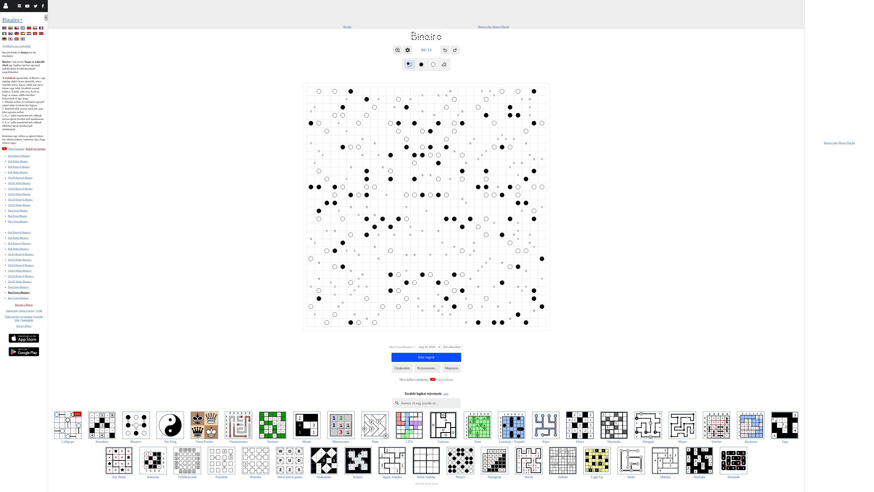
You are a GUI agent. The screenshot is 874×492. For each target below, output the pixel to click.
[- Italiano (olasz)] (4, 34)
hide (446, 393)
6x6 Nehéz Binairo (18, 161)
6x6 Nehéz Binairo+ (18, 237)
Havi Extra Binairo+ (18, 298)
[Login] (5, 7)
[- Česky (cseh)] (17, 29)
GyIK (39, 310)
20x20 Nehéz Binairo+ (20, 281)
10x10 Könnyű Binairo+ (21, 254)
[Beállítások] (407, 50)
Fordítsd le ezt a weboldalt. (17, 46)
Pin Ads (347, 26)
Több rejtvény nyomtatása (18, 316)
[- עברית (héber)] (23, 29)
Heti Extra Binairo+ (19, 292)
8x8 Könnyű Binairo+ (19, 243)
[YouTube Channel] (28, 7)
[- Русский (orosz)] (10, 34)
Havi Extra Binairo (18, 221)
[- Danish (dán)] (17, 40)
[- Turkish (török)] (41, 34)
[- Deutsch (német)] (4, 40)
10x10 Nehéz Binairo (19, 183)
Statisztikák (27, 320)
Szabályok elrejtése (35, 148)
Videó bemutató (16, 148)
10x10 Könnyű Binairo (20, 177)
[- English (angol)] (4, 29)
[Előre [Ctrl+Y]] (455, 50)
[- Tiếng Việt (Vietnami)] (35, 34)
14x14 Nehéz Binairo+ (20, 270)
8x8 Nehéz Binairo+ (18, 248)
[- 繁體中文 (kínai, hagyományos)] (17, 34)
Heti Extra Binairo (17, 216)
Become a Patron (24, 304)
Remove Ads (484, 26)
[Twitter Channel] (36, 7)
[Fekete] (421, 64)
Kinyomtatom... (427, 368)
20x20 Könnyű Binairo (20, 199)
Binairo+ (12, 20)
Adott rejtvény (27, 310)
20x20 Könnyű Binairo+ (21, 276)
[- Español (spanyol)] (23, 34)
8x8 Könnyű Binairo (19, 166)
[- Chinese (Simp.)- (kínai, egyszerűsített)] (29, 29)
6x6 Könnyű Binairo (19, 155)
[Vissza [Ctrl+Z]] (445, 50)
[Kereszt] (433, 64)
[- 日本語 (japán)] (10, 40)
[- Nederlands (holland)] (29, 34)
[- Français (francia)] (41, 29)
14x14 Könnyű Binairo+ (21, 265)
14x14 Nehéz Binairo (19, 194)
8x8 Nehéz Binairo (18, 172)
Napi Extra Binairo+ (18, 287)
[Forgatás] (409, 64)
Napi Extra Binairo (18, 210)
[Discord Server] (20, 7)
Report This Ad (501, 26)
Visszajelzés (12, 310)
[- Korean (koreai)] (23, 40)
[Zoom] (397, 50)
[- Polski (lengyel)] (35, 29)
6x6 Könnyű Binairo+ (19, 232)
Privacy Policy (24, 326)
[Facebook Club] (44, 7)
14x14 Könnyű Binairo (20, 188)
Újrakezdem (402, 368)
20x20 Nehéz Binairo (19, 205)
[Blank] (444, 64)
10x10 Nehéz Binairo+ (20, 259)
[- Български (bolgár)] (10, 29)
